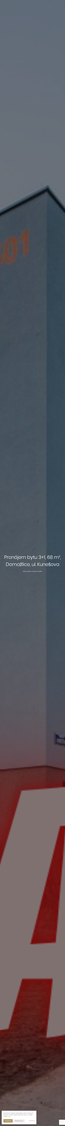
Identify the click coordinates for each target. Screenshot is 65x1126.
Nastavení (32, 1121)
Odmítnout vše (19, 1121)
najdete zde (6, 1116)
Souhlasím (8, 1121)
